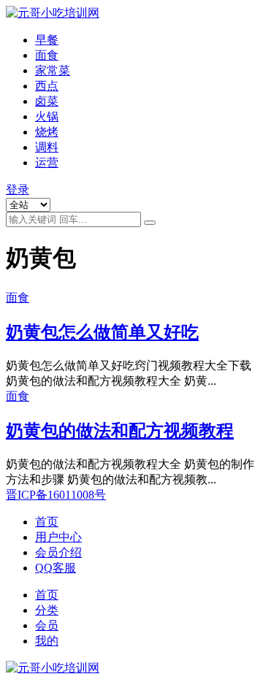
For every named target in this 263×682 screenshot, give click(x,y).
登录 (17, 189)
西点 (46, 86)
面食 (46, 55)
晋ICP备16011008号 (56, 494)
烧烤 (46, 132)
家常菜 (52, 70)
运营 (46, 162)
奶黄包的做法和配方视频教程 (120, 430)
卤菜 (46, 101)
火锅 (46, 116)
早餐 (46, 40)
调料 (46, 147)
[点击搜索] (150, 223)
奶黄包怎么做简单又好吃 (102, 332)
